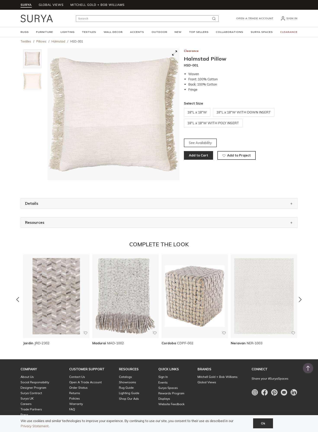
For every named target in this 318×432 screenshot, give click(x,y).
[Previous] (17, 299)
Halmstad (58, 41)
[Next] (300, 299)
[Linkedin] (294, 392)
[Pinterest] (274, 392)
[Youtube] (284, 392)
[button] (25, 32)
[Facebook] (264, 392)
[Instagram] (255, 392)
